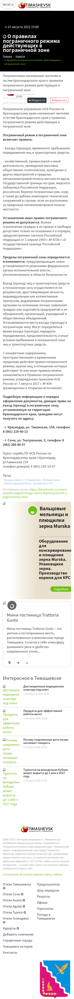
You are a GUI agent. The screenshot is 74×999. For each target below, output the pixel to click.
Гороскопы (45, 908)
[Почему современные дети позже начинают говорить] (11, 750)
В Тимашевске (33, 479)
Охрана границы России (17, 483)
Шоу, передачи (48, 890)
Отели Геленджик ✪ (16, 920)
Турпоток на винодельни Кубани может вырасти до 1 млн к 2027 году (45, 773)
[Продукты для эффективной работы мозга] (11, 721)
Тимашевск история (17, 946)
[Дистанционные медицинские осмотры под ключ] (11, 694)
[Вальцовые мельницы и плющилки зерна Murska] (37, 550)
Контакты (10, 952)
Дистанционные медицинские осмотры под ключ (43, 687)
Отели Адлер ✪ (14, 906)
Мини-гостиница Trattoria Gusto (33, 617)
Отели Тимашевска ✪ (17, 886)
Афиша (42, 902)
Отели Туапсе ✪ (14, 912)
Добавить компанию (18, 934)
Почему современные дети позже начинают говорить (45, 741)
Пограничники (51, 479)
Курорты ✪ (11, 928)
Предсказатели (48, 884)
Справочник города (17, 940)
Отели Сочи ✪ (13, 894)
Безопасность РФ (43, 483)
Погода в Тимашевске (46, 916)
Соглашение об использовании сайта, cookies (32, 874)
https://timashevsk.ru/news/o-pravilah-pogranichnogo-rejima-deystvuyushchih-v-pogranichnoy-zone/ (35, 493)
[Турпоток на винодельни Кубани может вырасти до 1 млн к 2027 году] (11, 786)
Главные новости (13, 479)
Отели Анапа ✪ (14, 900)
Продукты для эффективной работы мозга (42, 712)
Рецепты (43, 896)
